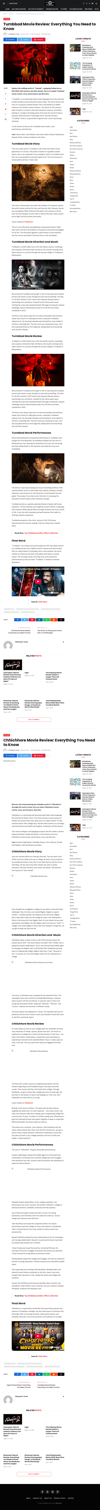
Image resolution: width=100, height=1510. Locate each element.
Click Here (42, 602)
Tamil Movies (74, 193)
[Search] (96, 3)
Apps (71, 127)
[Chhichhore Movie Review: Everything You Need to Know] (33, 780)
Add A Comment (33, 719)
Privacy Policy (60, 1498)
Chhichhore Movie (9, 1363)
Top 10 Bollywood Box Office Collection (41, 533)
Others (72, 183)
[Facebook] (5, 94)
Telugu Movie (74, 196)
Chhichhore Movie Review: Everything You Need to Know (19, 632)
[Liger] (34, 665)
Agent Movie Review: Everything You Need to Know (18, 1386)
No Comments (36, 34)
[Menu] (4, 3)
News (71, 180)
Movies (71, 1498)
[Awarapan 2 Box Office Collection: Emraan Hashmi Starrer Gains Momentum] (75, 79)
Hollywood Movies (75, 171)
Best (71, 133)
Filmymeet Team (14, 34)
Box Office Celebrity (36, 9)
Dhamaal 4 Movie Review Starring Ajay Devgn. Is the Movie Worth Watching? (33, 704)
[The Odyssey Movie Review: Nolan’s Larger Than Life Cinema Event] (55, 665)
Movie (71, 177)
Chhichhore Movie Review (34, 1366)
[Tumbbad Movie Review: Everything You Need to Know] (33, 64)
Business (72, 152)
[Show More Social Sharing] (48, 39)
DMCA (28, 1498)
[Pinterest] (5, 104)
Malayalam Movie (75, 174)
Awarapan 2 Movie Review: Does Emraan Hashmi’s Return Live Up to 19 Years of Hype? (12, 677)
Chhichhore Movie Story (52, 1366)
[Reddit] (5, 109)
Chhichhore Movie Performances (14, 1366)
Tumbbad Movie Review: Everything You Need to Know (48, 1386)
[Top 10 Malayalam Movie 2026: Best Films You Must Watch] (55, 693)
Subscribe (13, 3)
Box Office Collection (76, 149)
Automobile (73, 130)
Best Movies (73, 136)
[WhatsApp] (5, 114)
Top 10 (72, 199)
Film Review (73, 158)
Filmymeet (29, 222)
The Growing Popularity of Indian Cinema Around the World (89, 66)
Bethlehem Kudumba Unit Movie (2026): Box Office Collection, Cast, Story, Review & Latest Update (89, 50)
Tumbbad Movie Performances (50, 609)
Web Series (88, 9)
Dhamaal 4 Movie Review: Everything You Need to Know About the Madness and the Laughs (11, 705)
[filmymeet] (50, 3)
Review (6, 19)
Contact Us (37, 1498)
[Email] (5, 119)
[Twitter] (5, 99)
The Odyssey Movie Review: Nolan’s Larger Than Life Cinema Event (54, 676)
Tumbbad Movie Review (11, 612)
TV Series (64, 9)
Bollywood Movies (19, 9)
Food (71, 161)
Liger (27, 673)
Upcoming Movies (75, 9)
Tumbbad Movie (9, 609)
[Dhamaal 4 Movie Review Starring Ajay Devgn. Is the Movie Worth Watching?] (34, 693)
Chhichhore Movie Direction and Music (29, 1363)
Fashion (72, 155)
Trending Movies (52, 9)
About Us (47, 1498)
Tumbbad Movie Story (27, 612)
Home (8, 9)
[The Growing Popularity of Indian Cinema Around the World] (75, 65)
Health (72, 168)
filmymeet (59, 1503)
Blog (97, 9)
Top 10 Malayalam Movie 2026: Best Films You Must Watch (55, 703)
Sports (72, 190)
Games (72, 164)
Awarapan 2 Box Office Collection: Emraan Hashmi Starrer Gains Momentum (89, 81)
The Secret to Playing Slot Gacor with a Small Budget (49, 632)
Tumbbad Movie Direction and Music (27, 609)
